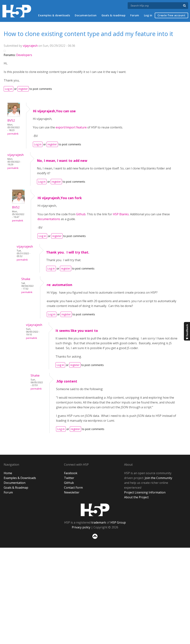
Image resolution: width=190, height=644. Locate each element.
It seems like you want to (76, 330)
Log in (148, 15)
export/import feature (71, 127)
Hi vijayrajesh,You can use (54, 111)
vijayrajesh (30, 46)
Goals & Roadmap (16, 488)
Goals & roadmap (113, 15)
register (23, 89)
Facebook (70, 473)
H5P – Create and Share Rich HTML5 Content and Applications (17, 11)
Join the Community (158, 478)
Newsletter (71, 492)
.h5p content (66, 381)
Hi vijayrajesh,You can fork (59, 198)
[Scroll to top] (95, 539)
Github (81, 214)
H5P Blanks (121, 214)
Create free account (172, 15)
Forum (134, 15)
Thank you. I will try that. (67, 252)
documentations (49, 219)
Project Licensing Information (145, 492)
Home (8, 473)
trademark (98, 522)
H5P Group (118, 522)
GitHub (69, 483)
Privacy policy (81, 527)
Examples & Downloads (20, 478)
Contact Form (73, 488)
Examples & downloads (54, 15)
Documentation (86, 15)
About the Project (136, 497)
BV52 (11, 120)
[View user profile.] (13, 116)
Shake (25, 279)
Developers (24, 55)
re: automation (59, 284)
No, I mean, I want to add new (62, 160)
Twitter (69, 478)
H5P (95, 509)
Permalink (12, 133)
